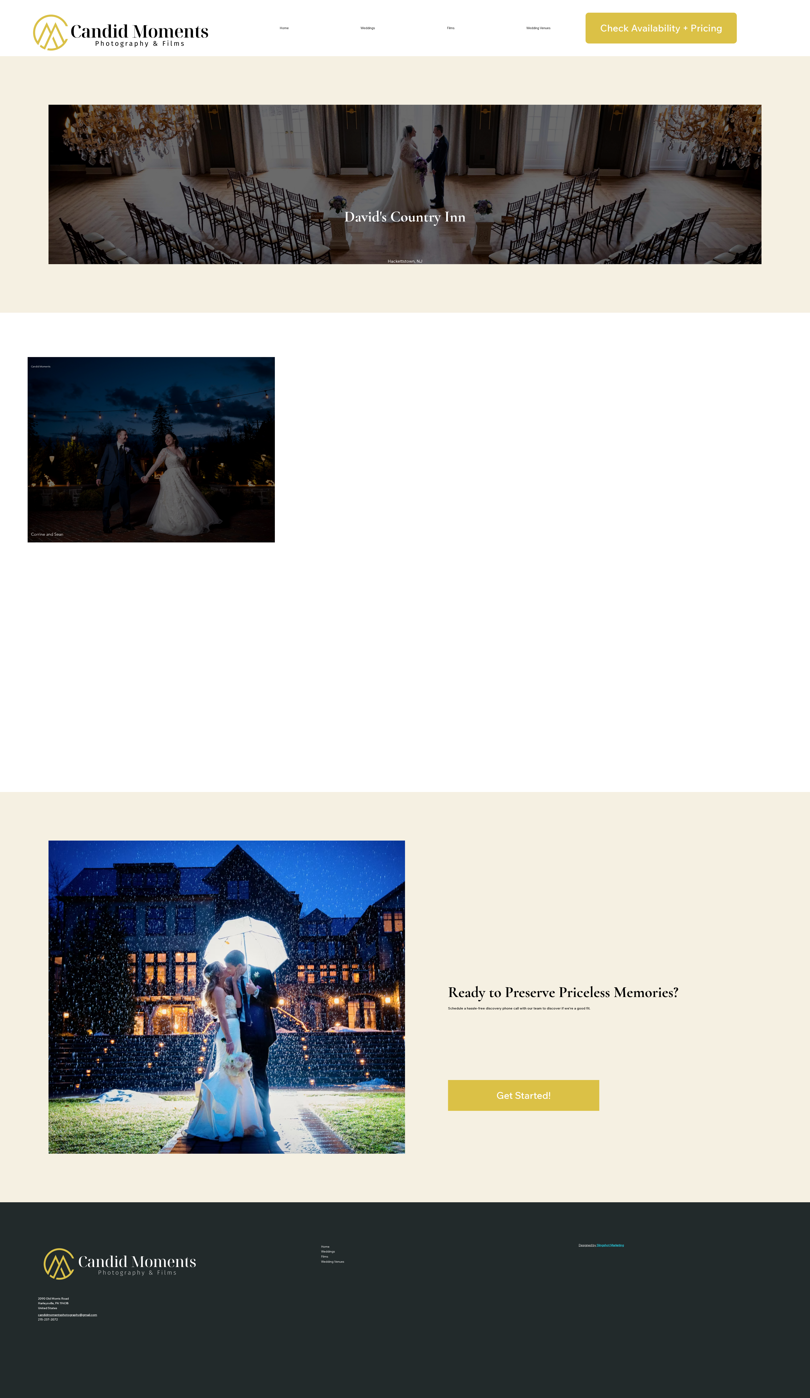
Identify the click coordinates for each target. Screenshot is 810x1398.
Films (324, 1256)
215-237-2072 (48, 1319)
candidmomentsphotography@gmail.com (67, 1315)
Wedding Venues (332, 1261)
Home (325, 1247)
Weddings (328, 1251)
